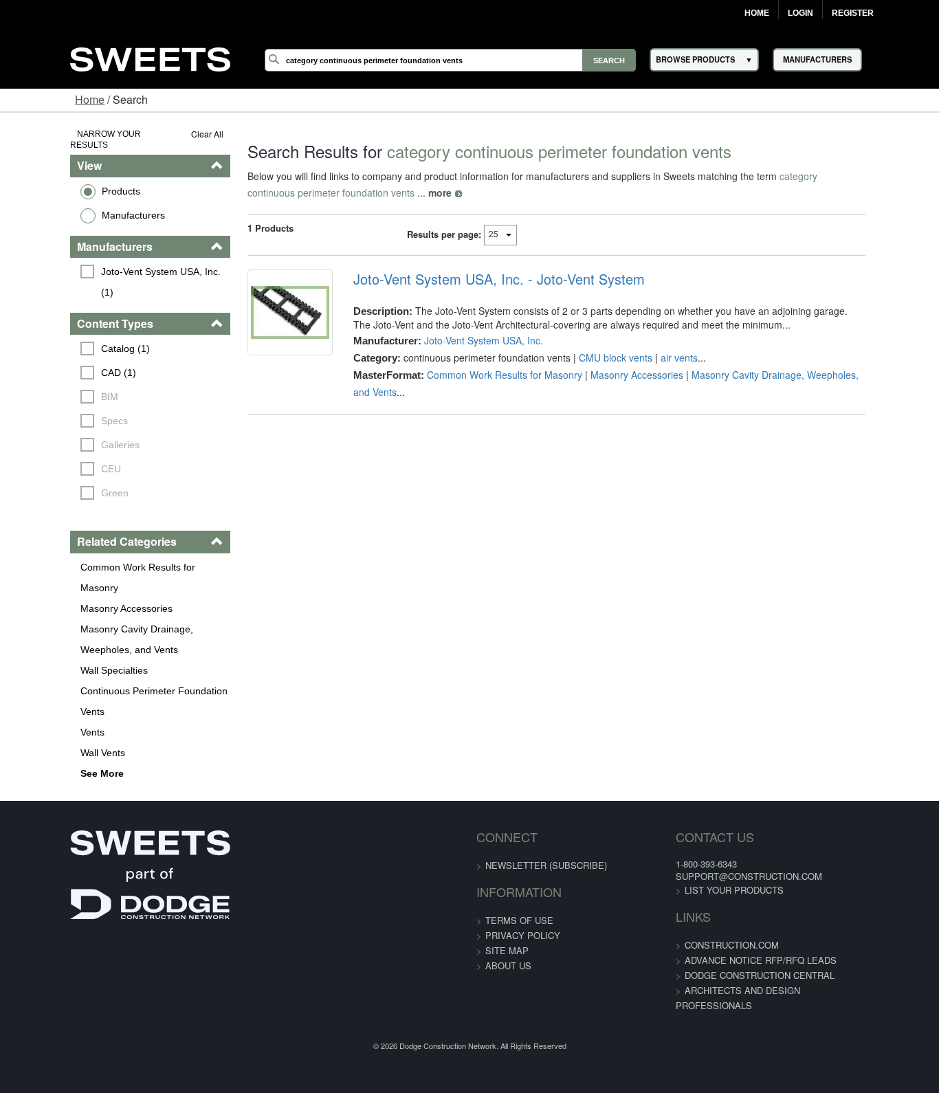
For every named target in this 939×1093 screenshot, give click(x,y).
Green (54, 461)
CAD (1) (58, 340)
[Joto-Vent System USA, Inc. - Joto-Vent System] (261, 320)
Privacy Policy (522, 882)
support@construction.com (725, 823)
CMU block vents (595, 357)
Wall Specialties (53, 617)
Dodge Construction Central (736, 922)
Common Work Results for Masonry (97, 534)
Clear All (170, 134)
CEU (50, 437)
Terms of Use (519, 867)
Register (853, 13)
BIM (49, 365)
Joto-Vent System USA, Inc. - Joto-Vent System (479, 279)
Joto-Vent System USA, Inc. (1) (108, 259)
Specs (54, 389)
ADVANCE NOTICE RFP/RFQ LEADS (737, 907)
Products (60, 179)
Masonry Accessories (66, 555)
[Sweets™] (150, 57)
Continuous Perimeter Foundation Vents (93, 648)
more (259, 192)
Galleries (60, 413)
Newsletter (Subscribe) (546, 812)
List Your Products (710, 836)
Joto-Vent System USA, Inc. (463, 340)
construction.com (708, 891)
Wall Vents (42, 699)
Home (756, 13)
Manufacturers (72, 203)
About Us (508, 912)
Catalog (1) (65, 316)
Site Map (507, 897)
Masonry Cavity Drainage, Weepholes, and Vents (103, 586)
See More (41, 720)
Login (800, 13)
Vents (32, 679)
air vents (659, 357)
